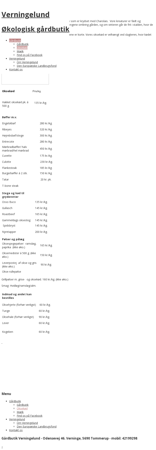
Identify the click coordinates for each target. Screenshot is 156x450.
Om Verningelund (27, 62)
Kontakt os (16, 69)
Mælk (20, 51)
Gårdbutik (15, 40)
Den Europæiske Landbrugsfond (37, 66)
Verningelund (17, 58)
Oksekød (22, 47)
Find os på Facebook (29, 55)
